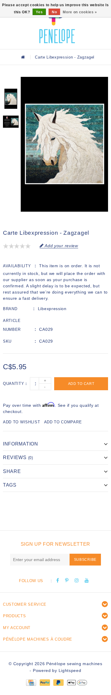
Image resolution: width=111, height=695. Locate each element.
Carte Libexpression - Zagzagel (64, 57)
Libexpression (52, 308)
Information (20, 443)
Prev (11, 81)
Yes (39, 12)
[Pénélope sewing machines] (57, 23)
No (54, 12)
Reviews (18, 457)
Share (12, 471)
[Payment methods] (31, 682)
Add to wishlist (21, 422)
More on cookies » (80, 12)
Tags (10, 484)
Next (11, 139)
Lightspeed (70, 670)
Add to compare (63, 422)
